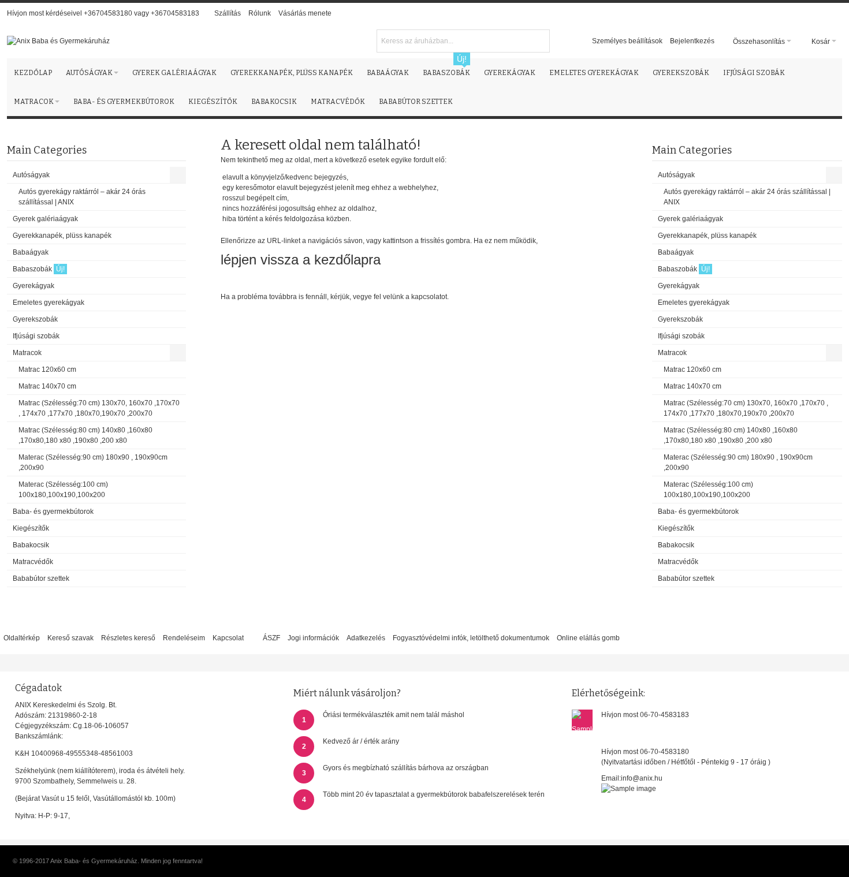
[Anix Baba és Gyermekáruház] (58, 41)
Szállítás (227, 13)
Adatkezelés (366, 638)
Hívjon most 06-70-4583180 (645, 752)
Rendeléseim (184, 638)
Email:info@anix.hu (631, 778)
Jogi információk (313, 638)
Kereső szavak (70, 638)
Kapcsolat (228, 638)
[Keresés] (539, 40)
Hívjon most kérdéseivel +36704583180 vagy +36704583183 (103, 13)
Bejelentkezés (692, 41)
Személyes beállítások (627, 41)
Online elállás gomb (588, 638)
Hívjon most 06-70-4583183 (645, 715)
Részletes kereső (128, 638)
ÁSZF (271, 638)
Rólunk (259, 13)
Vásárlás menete (305, 13)
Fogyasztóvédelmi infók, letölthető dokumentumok (471, 638)
